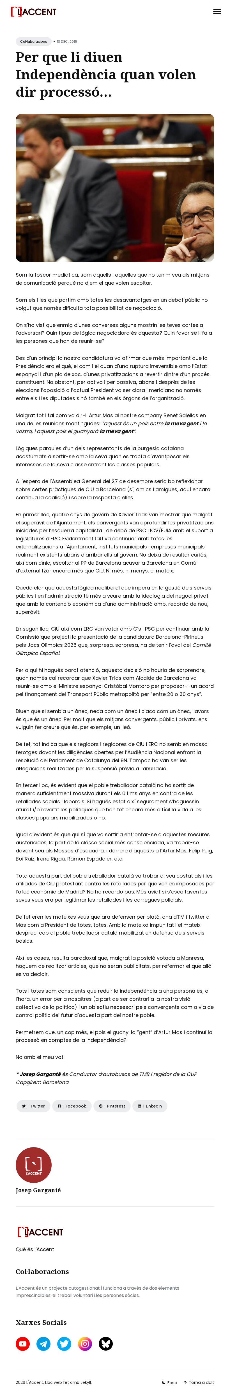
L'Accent (34, 1382)
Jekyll (86, 1382)
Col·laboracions (33, 41)
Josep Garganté (38, 1190)
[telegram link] (43, 1344)
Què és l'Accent (35, 1249)
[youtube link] (23, 1344)
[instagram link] (85, 1344)
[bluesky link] (106, 1344)
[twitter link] (64, 1344)
